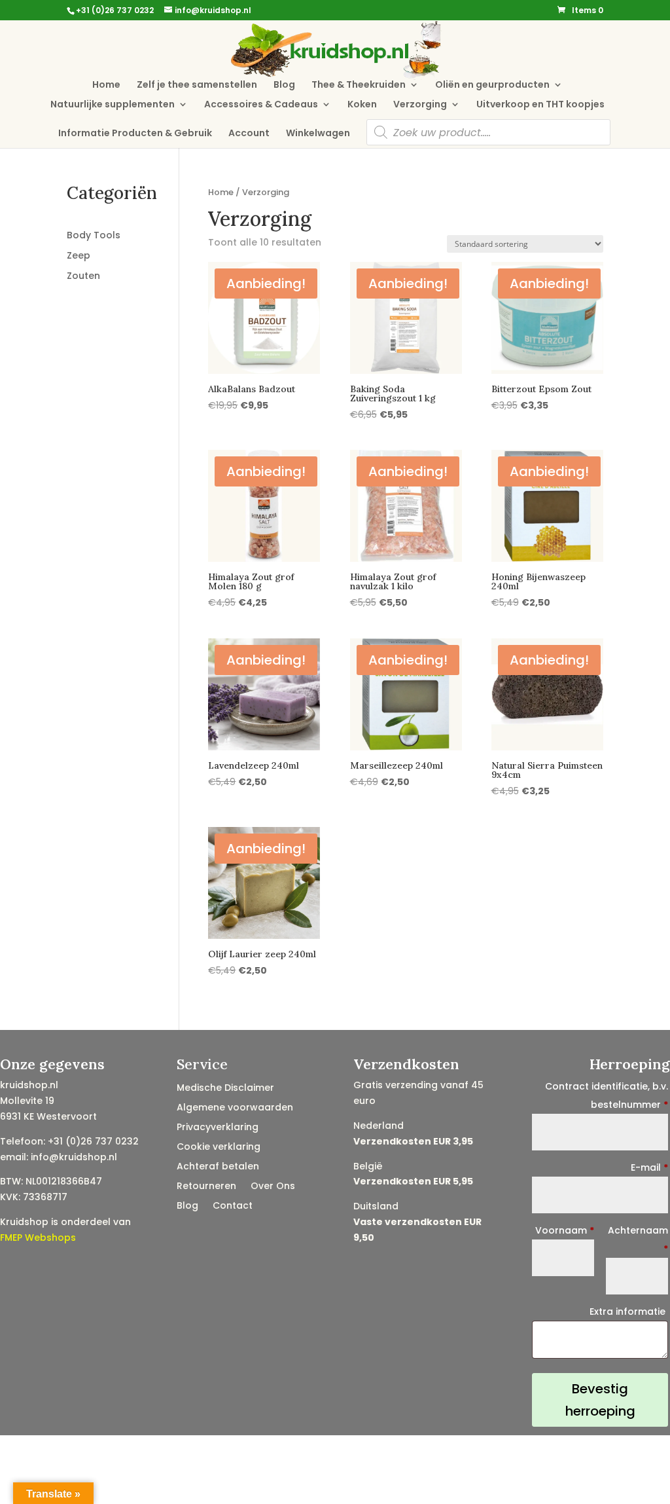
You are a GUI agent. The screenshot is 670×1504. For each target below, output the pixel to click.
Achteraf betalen (218, 1167)
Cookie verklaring (218, 1147)
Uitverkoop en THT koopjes (540, 105)
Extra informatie (629, 1311)
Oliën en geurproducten (492, 85)
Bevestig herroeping (600, 1400)
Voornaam (564, 1230)
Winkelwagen (318, 133)
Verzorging (420, 105)
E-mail (649, 1167)
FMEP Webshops (38, 1237)
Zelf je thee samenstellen (197, 85)
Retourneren (206, 1186)
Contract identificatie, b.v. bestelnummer (606, 1095)
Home (106, 85)
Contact (233, 1206)
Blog (284, 85)
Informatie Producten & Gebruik (135, 133)
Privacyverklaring (217, 1127)
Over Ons (273, 1186)
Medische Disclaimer (225, 1088)
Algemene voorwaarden (235, 1108)
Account (249, 133)
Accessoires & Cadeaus (261, 105)
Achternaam (637, 1239)
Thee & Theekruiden (358, 85)
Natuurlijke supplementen (112, 105)
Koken (362, 105)
